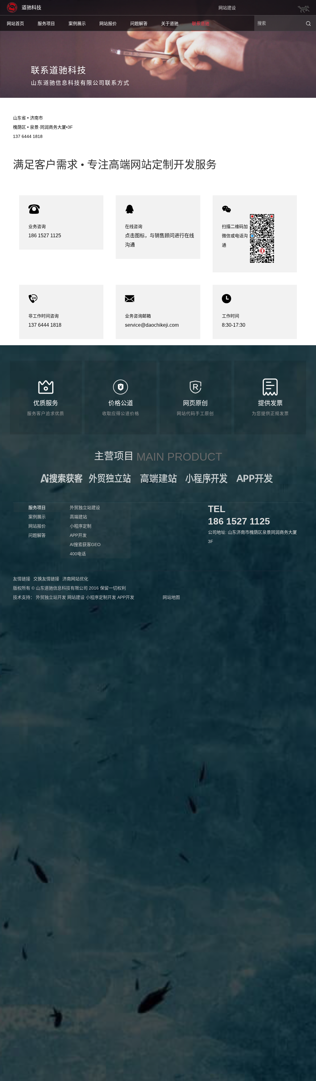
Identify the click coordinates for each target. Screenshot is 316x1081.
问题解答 (139, 23)
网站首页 (15, 23)
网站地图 (171, 597)
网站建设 (227, 7)
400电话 (78, 553)
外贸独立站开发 (51, 597)
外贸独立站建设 (85, 507)
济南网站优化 (75, 578)
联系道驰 (200, 23)
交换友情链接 (46, 578)
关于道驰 (169, 23)
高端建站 (78, 516)
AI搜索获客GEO (85, 544)
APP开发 (78, 535)
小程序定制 (80, 526)
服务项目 (46, 23)
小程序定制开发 (101, 597)
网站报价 (108, 23)
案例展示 (77, 23)
